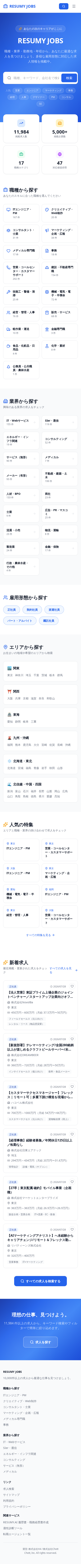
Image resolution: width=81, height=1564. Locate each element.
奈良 (41, 698)
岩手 (44, 768)
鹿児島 (27, 745)
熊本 (18, 745)
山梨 (49, 791)
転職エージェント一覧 (17, 1534)
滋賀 (33, 698)
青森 (36, 768)
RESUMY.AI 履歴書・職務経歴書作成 (26, 1522)
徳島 (33, 796)
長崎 (60, 745)
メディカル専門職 (14, 1419)
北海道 (11, 768)
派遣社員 (54, 609)
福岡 (10, 745)
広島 (65, 791)
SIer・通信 (10, 1448)
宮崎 (44, 745)
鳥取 (18, 796)
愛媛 (49, 796)
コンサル (66, 97)
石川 (26, 791)
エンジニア (32, 90)
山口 (10, 796)
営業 (17, 90)
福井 (33, 791)
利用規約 (8, 1500)
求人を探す (43, 1342)
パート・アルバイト (19, 620)
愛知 (10, 721)
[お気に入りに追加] (72, 986)
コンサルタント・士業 (17, 1407)
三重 (33, 721)
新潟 (10, 791)
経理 (12, 97)
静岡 (18, 721)
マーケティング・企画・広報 (21, 1413)
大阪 (10, 698)
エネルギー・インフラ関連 (19, 1454)
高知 (57, 796)
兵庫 (18, 698)
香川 (41, 796)
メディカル (10, 1471)
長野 (41, 791)
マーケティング (53, 90)
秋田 (52, 768)
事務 (70, 90)
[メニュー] (74, 6)
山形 (60, 768)
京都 (26, 698)
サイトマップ (11, 1495)
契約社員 (32, 609)
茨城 (44, 675)
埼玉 (28, 675)
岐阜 (26, 721)
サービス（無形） (14, 1465)
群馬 (60, 675)
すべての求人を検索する (43, 1281)
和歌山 (51, 698)
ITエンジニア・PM (14, 1395)
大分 (36, 745)
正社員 (11, 609)
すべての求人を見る (61, 970)
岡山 (57, 791)
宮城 (20, 768)
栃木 (52, 675)
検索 (69, 78)
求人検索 (8, 1489)
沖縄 (68, 745)
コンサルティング (14, 1460)
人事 (23, 97)
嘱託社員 (48, 620)
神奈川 (19, 675)
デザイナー (39, 97)
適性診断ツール (12, 1528)
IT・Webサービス (14, 1442)
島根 (26, 796)
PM (53, 97)
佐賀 (52, 745)
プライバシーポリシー (17, 1506)
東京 (10, 675)
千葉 (36, 675)
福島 (28, 768)
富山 (18, 791)
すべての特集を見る (38, 935)
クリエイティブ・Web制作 (20, 1401)
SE (40, 103)
